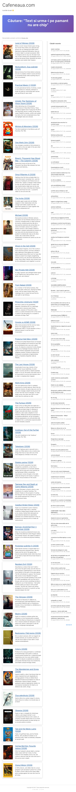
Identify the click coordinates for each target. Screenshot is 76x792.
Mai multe (69, 624)
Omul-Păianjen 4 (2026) (25, 174)
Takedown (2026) (22, 446)
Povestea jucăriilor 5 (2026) (27, 546)
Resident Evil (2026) (23, 564)
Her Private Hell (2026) (25, 270)
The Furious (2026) (23, 403)
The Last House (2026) (25, 364)
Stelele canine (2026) (24, 462)
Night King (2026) (22, 383)
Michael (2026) (21, 215)
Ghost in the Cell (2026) (25, 246)
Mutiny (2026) (21, 614)
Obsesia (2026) (21, 710)
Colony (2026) (21, 649)
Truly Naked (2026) (23, 285)
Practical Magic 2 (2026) (25, 85)
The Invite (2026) (22, 198)
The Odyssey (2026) (24, 597)
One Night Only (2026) (24, 142)
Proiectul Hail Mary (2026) (26, 339)
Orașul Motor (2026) (23, 765)
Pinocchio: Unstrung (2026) (26, 302)
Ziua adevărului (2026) (24, 695)
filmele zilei (25, 38)
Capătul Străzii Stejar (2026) (27, 505)
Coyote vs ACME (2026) (25, 322)
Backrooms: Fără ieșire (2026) (28, 633)
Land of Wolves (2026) (25, 43)
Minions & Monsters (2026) (26, 126)
